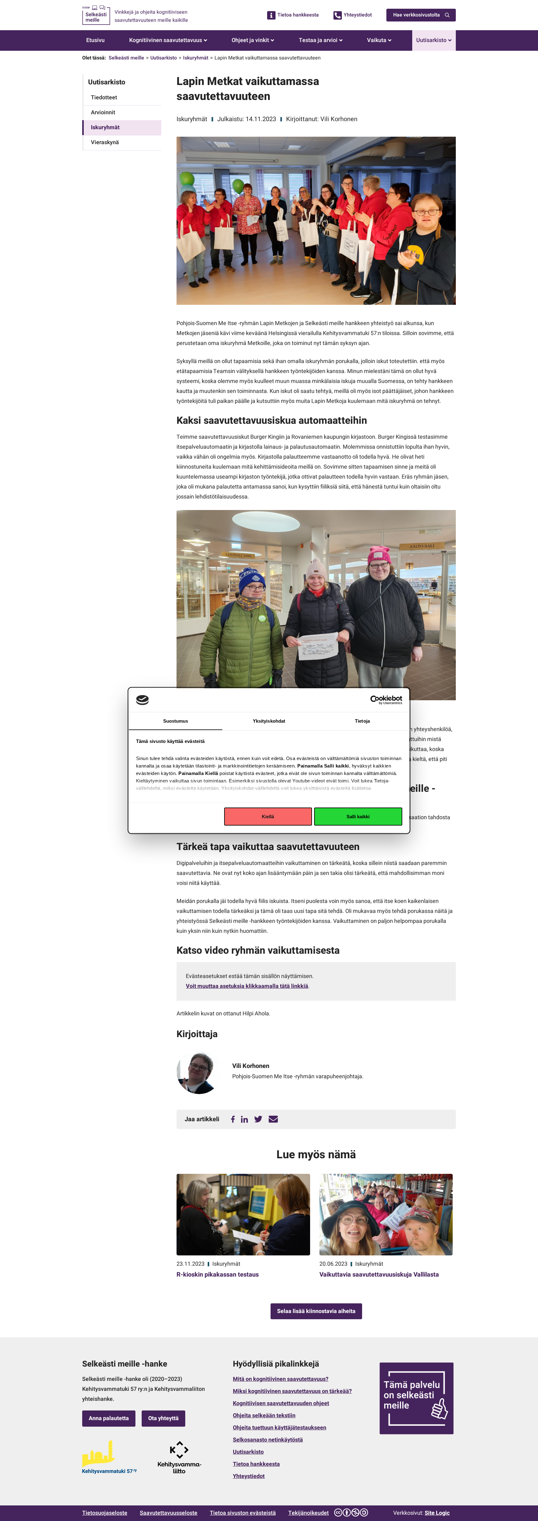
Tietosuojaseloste (104, 1513)
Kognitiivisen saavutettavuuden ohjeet (281, 1403)
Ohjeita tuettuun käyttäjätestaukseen (279, 1428)
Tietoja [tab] (362, 720)
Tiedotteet (104, 97)
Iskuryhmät (195, 58)
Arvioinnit (103, 112)
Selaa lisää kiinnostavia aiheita (316, 1311)
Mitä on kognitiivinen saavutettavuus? (280, 1379)
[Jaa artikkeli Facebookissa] (233, 1119)
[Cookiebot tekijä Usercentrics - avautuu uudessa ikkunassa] (375, 700)
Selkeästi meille (126, 58)
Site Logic (437, 1513)
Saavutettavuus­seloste (168, 1513)
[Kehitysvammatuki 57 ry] (109, 1457)
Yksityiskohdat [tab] (269, 720)
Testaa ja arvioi (318, 40)
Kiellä (268, 816)
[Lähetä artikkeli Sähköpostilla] (273, 1119)
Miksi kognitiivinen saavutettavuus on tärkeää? (292, 1391)
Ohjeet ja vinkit (250, 40)
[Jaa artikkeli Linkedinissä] (244, 1119)
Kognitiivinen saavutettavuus (165, 40)
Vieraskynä (105, 142)
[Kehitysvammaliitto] (179, 1457)
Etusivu (95, 40)
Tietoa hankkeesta (298, 15)
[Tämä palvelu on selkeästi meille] (416, 1398)
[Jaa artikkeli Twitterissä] (258, 1119)
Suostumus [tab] (175, 720)
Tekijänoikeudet (308, 1513)
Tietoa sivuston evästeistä (243, 1513)
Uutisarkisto (431, 40)
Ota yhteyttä (163, 1418)
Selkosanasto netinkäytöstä (268, 1440)
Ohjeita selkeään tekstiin (264, 1415)
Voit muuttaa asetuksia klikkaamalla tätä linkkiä (247, 986)
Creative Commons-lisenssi (350, 1513)
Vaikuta (376, 40)
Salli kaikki (358, 816)
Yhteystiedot (358, 15)
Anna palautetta (109, 1418)
